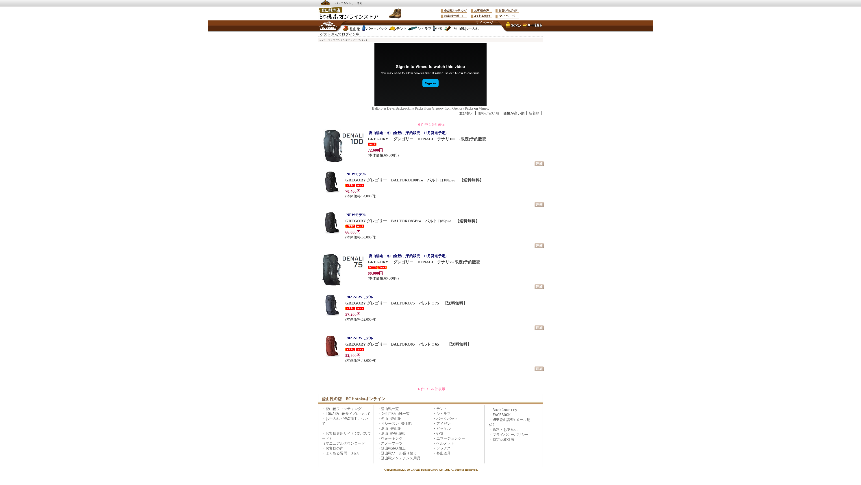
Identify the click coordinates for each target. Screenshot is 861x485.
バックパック (377, 28)
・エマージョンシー (449, 438)
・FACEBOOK (500, 415)
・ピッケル (442, 428)
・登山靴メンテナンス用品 (398, 458)
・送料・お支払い (503, 430)
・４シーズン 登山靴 (394, 423)
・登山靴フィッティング (341, 409)
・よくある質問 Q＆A (340, 453)
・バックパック (445, 419)
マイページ (484, 22)
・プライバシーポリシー (508, 434)
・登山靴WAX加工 (391, 448)
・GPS (438, 433)
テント (401, 28)
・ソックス (442, 448)
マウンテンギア (341, 40)
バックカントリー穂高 (348, 3)
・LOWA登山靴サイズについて (346, 414)
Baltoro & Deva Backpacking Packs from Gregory (408, 108)
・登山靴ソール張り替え (397, 453)
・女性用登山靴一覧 (393, 414)
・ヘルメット (443, 443)
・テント (440, 409)
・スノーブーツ (389, 443)
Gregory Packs (462, 108)
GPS (438, 28)
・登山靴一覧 (388, 409)
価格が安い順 (488, 113)
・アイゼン (442, 423)
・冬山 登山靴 (389, 419)
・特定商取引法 (501, 439)
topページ (325, 40)
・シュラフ (442, 414)
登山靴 (354, 29)
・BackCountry (503, 410)
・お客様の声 (333, 448)
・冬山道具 (442, 453)
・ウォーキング (389, 438)
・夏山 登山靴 (389, 428)
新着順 (534, 113)
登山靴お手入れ (466, 28)
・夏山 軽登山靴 (391, 433)
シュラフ (424, 28)
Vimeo (483, 108)
